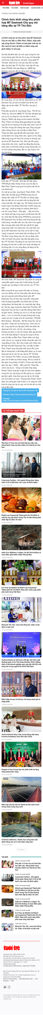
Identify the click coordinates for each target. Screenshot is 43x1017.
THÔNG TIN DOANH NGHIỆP (13, 13)
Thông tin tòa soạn (9, 964)
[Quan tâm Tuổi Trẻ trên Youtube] (5, 987)
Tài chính (14, 8)
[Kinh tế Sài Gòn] (28, 2)
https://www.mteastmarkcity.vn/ (23, 394)
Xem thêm (21, 849)
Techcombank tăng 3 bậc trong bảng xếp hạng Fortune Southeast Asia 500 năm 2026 (20, 735)
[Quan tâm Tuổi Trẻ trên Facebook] (9, 987)
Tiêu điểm (5, 8)
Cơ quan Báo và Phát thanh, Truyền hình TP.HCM (19, 966)
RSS (12, 981)
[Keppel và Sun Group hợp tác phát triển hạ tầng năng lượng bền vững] (21, 754)
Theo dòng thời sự (21, 923)
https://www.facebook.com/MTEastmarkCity (20, 400)
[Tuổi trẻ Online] (11, 947)
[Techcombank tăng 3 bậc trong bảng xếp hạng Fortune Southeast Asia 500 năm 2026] (21, 719)
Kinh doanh (24, 8)
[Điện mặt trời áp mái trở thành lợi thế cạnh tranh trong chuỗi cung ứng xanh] (21, 789)
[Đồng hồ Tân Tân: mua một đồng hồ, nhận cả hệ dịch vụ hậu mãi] (21, 609)
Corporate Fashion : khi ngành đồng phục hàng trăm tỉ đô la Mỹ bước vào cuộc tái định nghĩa (20, 481)
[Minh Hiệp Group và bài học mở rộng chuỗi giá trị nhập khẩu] (21, 684)
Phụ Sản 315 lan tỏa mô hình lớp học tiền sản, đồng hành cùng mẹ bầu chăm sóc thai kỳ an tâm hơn (21, 445)
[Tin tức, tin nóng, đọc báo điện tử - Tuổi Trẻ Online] (14, 3)
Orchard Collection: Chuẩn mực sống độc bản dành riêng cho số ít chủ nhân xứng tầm (20, 841)
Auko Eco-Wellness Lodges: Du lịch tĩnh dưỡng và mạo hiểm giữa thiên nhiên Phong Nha (21, 553)
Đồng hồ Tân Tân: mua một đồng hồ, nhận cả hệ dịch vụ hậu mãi (20, 626)
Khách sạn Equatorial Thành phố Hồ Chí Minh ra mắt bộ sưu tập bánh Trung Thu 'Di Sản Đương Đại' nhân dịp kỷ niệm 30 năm (21, 517)
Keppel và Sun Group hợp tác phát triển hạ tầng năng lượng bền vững (20, 770)
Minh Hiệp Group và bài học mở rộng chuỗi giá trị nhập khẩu (21, 700)
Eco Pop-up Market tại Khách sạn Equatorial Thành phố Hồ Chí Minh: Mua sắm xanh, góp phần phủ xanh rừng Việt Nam (21, 590)
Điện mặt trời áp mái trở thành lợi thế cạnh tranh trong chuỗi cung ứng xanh (20, 806)
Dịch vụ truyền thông (10, 979)
